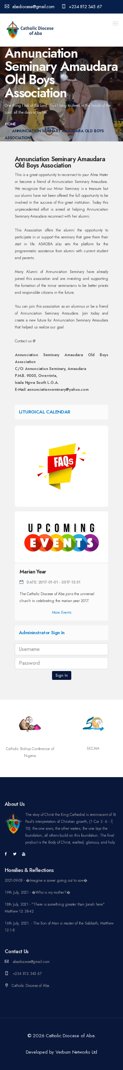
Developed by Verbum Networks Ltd (61, 1052)
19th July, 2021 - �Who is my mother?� (37, 892)
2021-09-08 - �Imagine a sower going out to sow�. (46, 880)
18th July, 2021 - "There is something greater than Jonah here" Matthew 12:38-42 (55, 908)
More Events (61, 612)
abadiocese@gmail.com (33, 6)
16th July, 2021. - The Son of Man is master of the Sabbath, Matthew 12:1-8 (59, 926)
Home (10, 124)
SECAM (93, 748)
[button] (115, 23)
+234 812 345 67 (85, 6)
